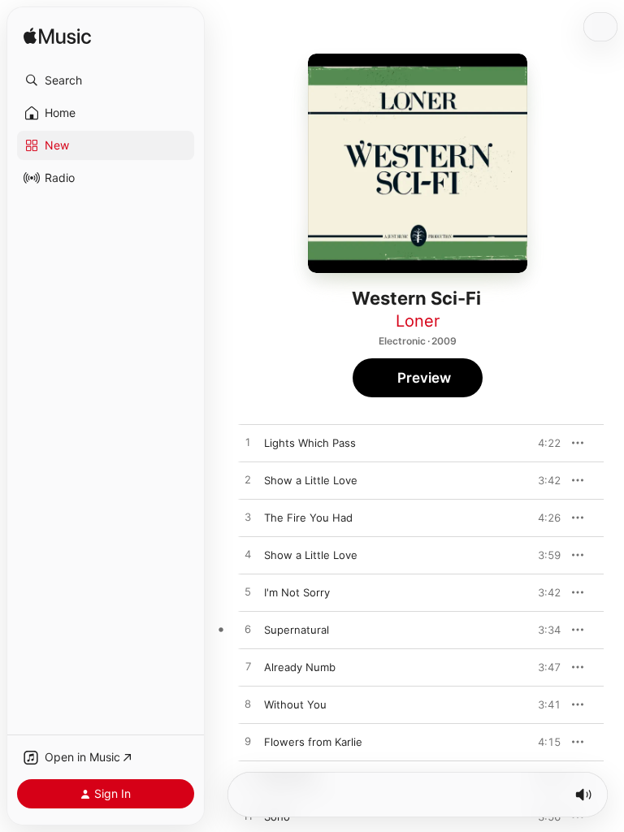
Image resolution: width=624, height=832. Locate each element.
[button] (105, 80)
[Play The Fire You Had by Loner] (248, 517)
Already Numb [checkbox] (300, 667)
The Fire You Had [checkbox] (308, 517)
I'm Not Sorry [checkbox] (297, 592)
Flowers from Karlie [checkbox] (313, 741)
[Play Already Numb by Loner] (248, 667)
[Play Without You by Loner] (248, 704)
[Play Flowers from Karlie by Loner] (248, 741)
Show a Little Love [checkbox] (311, 480)
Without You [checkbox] (295, 704)
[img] (57, 37)
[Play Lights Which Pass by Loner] (248, 443)
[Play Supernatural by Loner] (248, 629)
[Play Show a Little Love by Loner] (248, 480)
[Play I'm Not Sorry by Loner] (248, 592)
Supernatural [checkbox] (296, 629)
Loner (418, 321)
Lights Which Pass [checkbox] (310, 442)
